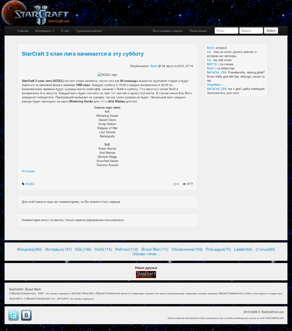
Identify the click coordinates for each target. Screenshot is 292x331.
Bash (154, 66)
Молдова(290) (29, 249)
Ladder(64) (243, 249)
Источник (28, 171)
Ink (209, 52)
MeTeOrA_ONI (216, 72)
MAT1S (212, 64)
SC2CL (30, 184)
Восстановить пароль (168, 31)
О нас (65, 31)
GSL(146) (83, 249)
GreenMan (214, 84)
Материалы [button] (43, 31)
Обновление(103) (187, 249)
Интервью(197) (58, 249)
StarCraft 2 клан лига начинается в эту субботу (83, 53)
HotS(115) (103, 249)
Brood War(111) (154, 249)
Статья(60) (265, 249)
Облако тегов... (146, 253)
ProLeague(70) (218, 249)
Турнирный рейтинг (89, 31)
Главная (23, 31)
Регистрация (198, 31)
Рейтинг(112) (126, 249)
